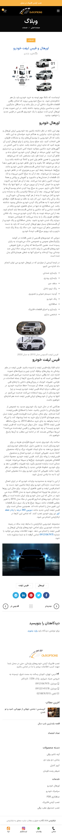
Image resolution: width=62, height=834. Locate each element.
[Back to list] (31, 606)
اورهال (41, 585)
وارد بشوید (33, 631)
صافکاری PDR (53, 797)
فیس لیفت (24, 585)
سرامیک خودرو (53, 791)
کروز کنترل (55, 765)
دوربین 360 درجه (25, 510)
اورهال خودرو (53, 786)
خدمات (25, 27)
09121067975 (47, 534)
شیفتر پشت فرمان (51, 771)
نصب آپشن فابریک (51, 802)
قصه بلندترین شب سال (49, 723)
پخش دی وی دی (51, 760)
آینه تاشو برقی (53, 754)
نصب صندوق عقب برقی (48, 808)
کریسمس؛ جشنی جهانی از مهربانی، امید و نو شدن (25, 710)
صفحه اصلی (35, 28)
